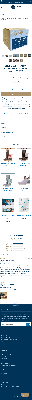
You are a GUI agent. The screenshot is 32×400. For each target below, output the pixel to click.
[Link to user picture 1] (3, 295)
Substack (4, 361)
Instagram (4, 358)
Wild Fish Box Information (9, 339)
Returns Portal (5, 337)
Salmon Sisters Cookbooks (9, 378)
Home (2, 14)
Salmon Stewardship (7, 356)
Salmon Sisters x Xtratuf (8, 376)
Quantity (16, 81)
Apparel (3, 380)
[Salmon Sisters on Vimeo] (20, 396)
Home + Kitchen (5, 382)
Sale (2, 384)
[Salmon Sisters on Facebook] (12, 396)
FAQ (2, 341)
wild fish (4, 373)
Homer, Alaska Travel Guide (9, 365)
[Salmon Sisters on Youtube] (17, 396)
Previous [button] (3, 38)
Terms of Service (16, 392)
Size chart (4, 343)
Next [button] (28, 38)
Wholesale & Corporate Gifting (10, 386)
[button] (9, 243)
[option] (16, 38)
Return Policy (5, 335)
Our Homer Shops (6, 363)
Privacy (27, 389)
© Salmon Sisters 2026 (8, 389)
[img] (3, 258)
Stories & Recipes (6, 354)
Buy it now (16, 94)
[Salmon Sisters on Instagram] (14, 396)
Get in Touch (5, 346)
